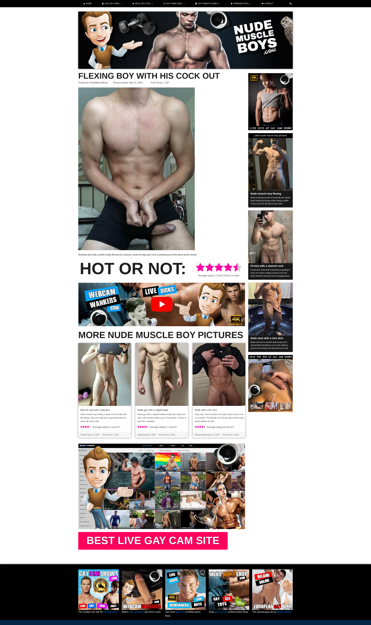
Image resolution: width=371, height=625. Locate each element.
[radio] (200, 268)
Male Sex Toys (143, 3)
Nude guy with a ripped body (153, 410)
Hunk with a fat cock (206, 410)
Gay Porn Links (174, 3)
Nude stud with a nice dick (266, 338)
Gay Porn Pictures (208, 3)
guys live (180, 612)
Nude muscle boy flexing (265, 193)
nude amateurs (136, 612)
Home (89, 3)
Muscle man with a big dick (95, 410)
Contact (268, 3)
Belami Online (284, 612)
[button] (290, 3)
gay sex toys (221, 612)
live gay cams (110, 612)
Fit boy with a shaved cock (266, 265)
